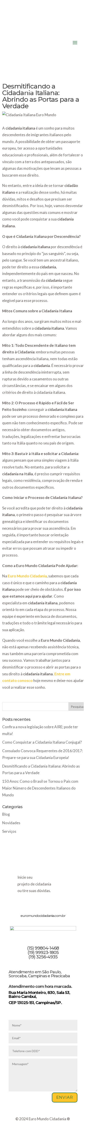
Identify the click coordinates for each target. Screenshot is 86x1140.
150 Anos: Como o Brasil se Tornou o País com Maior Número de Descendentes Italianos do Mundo (40, 788)
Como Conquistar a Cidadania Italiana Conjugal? (42, 742)
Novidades (11, 822)
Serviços (9, 831)
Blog (6, 814)
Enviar (64, 1097)
